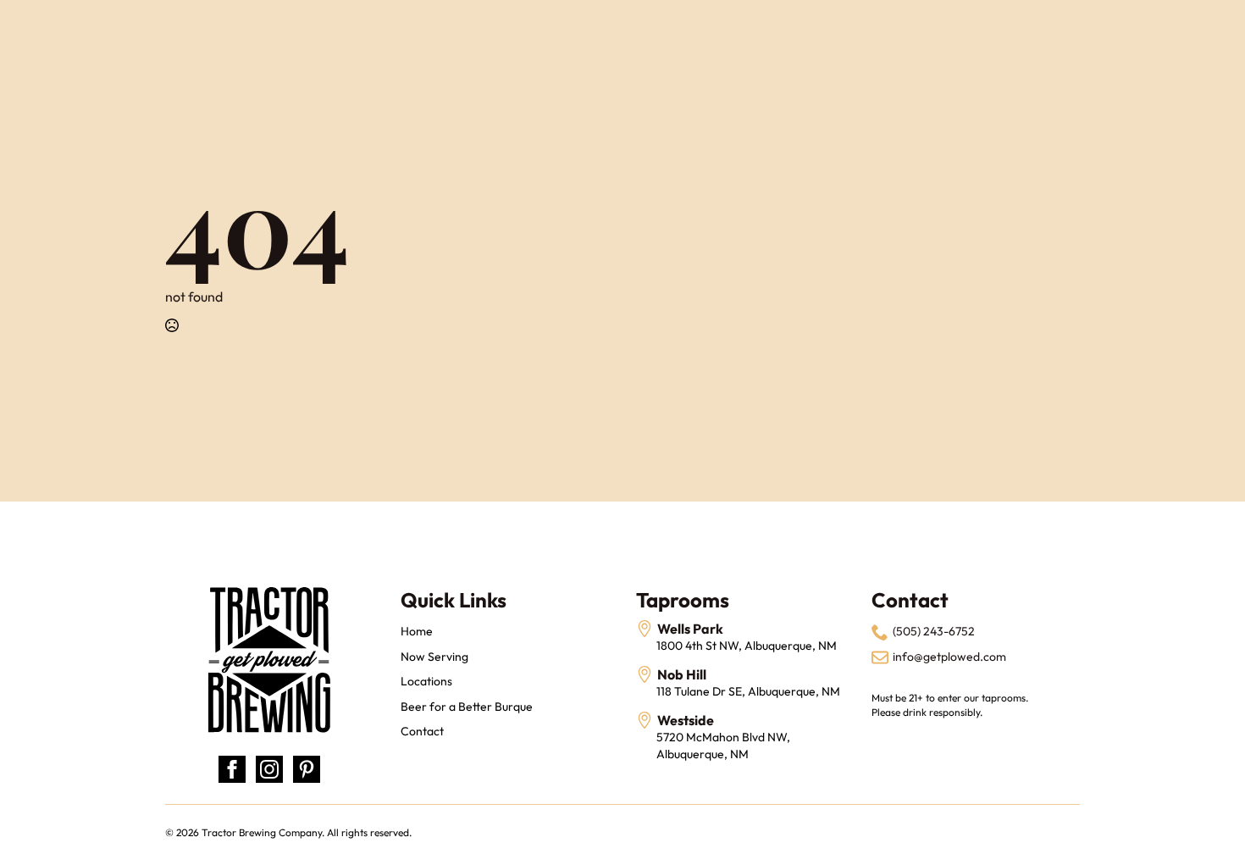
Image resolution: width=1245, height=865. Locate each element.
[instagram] (269, 769)
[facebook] (232, 769)
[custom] (306, 769)
